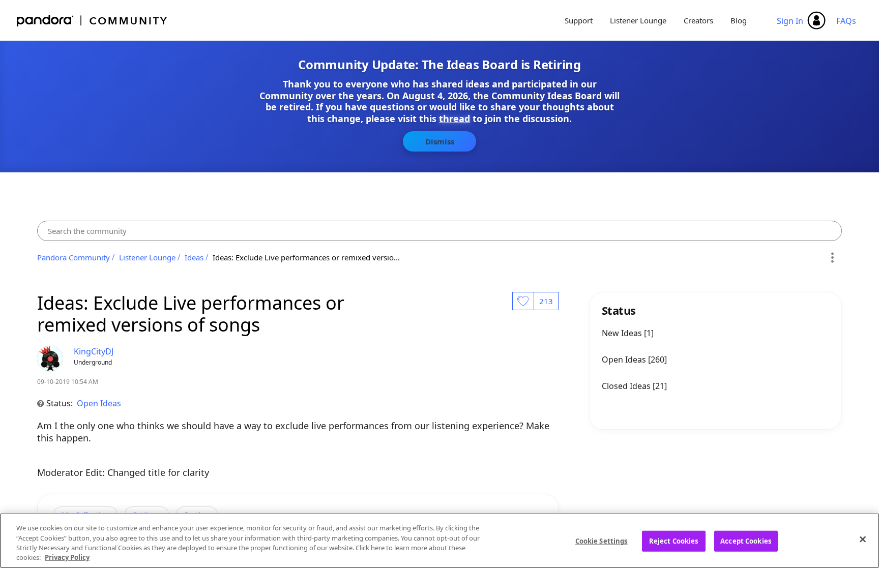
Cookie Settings (601, 541)
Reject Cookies (673, 541)
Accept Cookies (745, 541)
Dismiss (439, 141)
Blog (738, 20)
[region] (439, 540)
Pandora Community (92, 20)
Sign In (790, 20)
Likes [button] (523, 301)
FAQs (846, 20)
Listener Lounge (638, 20)
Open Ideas (99, 403)
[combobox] (439, 231)
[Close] (863, 539)
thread (454, 118)
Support (579, 20)
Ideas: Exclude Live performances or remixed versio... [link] (306, 257)
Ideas (194, 257)
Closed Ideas (627, 386)
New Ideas (623, 333)
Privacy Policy (67, 557)
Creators (698, 20)
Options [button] (832, 257)
